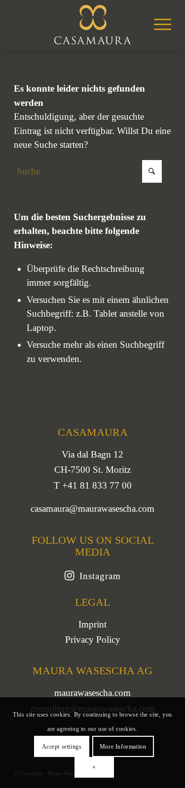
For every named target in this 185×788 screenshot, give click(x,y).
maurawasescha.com (92, 693)
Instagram (100, 576)
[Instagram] (69, 575)
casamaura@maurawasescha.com (92, 508)
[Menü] (157, 24)
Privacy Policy (92, 639)
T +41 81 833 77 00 (93, 485)
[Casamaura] (92, 24)
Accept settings (62, 746)
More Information (123, 746)
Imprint (92, 624)
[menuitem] (157, 24)
